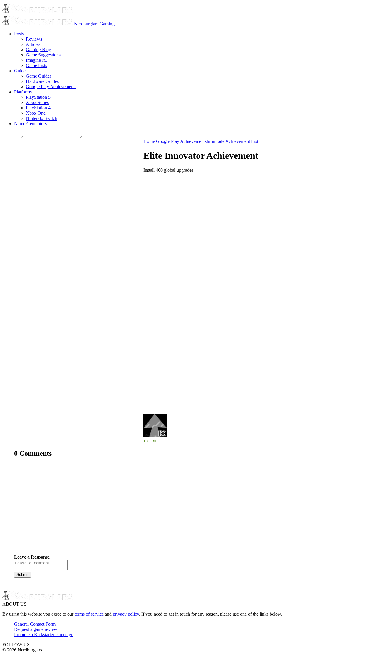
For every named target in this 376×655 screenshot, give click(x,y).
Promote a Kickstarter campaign (43, 634)
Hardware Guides (42, 81)
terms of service (89, 613)
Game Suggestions (43, 54)
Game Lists (36, 65)
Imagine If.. (36, 60)
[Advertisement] (188, 510)
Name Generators (30, 123)
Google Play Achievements (51, 86)
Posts (19, 33)
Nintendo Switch (41, 118)
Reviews (34, 38)
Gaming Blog (38, 49)
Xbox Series (37, 102)
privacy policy (126, 613)
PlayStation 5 (38, 97)
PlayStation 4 (38, 107)
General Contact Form (35, 623)
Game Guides (38, 75)
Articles (33, 44)
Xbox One (36, 113)
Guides (20, 70)
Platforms (23, 91)
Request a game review (35, 629)
